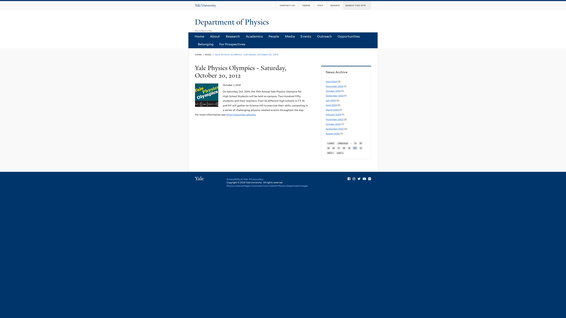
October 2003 (333, 91)
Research (233, 36)
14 (360, 143)
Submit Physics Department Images (289, 186)
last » (340, 152)
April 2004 (331, 81)
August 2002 (333, 133)
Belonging (206, 44)
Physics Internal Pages (238, 186)
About (215, 36)
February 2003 (333, 114)
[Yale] (199, 179)
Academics (254, 36)
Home (199, 36)
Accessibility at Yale (237, 179)
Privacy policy (256, 179)
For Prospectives (232, 44)
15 (328, 148)
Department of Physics (233, 22)
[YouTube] (364, 178)
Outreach (324, 36)
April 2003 (331, 105)
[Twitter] (359, 178)
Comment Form (260, 186)
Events (306, 36)
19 (349, 148)
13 (355, 143)
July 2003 (331, 100)
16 (334, 148)
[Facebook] (349, 178)
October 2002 (333, 124)
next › (330, 152)
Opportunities (349, 36)
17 (339, 148)
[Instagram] (354, 178)
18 (344, 148)
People (274, 36)
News (208, 54)
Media (290, 36)
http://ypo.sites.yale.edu (241, 114)
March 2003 (332, 110)
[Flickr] (369, 178)
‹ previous (343, 143)
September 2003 (334, 95)
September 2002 (335, 128)
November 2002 (334, 119)
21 (361, 148)
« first (330, 143)
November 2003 (334, 86)
